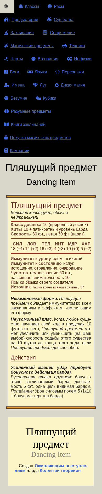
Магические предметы (32, 46)
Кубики (49, 98)
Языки (41, 72)
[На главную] (7, 6)
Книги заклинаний (28, 124)
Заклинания (22, 32)
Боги (14, 72)
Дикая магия (73, 85)
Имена (18, 85)
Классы (32, 6)
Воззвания (48, 59)
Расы (59, 6)
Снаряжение (62, 32)
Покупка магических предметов (40, 137)
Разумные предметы (31, 111)
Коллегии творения (60, 470)
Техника (77, 46)
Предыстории (25, 19)
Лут (43, 85)
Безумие (18, 98)
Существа (63, 19)
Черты (16, 59)
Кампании (19, 150)
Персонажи (73, 72)
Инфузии (83, 59)
